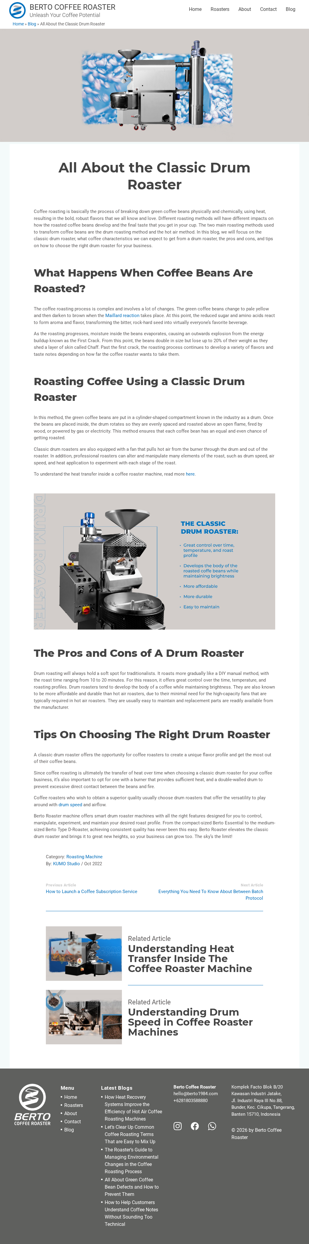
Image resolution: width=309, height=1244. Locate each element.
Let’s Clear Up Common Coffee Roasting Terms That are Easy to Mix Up (130, 1134)
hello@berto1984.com (196, 1093)
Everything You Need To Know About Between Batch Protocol (210, 895)
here (190, 474)
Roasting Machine (84, 856)
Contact (268, 9)
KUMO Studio (66, 863)
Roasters (220, 9)
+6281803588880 (191, 1100)
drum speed (70, 804)
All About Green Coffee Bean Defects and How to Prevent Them (132, 1187)
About (244, 9)
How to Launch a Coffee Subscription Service (91, 891)
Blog (290, 9)
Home (195, 9)
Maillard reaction (122, 315)
